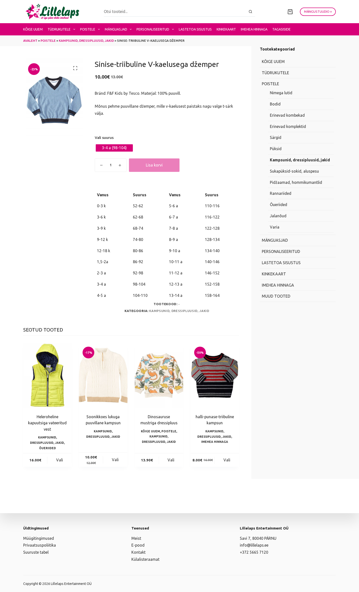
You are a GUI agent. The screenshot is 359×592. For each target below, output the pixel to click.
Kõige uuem (33, 29)
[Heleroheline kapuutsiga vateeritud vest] (47, 375)
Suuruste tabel (36, 552)
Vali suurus (104, 137)
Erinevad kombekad (287, 115)
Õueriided (47, 448)
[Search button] (250, 11)
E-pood (138, 545)
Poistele (87, 29)
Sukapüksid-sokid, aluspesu (294, 171)
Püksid (276, 148)
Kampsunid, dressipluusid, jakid (86, 40)
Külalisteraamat (145, 559)
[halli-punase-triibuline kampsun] (214, 375)
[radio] (114, 148)
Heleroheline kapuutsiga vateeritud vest (47, 423)
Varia (274, 227)
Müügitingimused (38, 538)
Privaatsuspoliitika (39, 545)
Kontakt (138, 552)
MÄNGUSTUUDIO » (318, 11)
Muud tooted (276, 296)
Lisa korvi (154, 165)
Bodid (275, 104)
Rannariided (280, 193)
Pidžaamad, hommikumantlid (296, 182)
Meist (136, 538)
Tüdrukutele (59, 29)
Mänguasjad (116, 29)
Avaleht (30, 40)
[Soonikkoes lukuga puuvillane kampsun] (103, 375)
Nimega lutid (281, 93)
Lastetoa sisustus (195, 29)
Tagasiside (281, 29)
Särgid (275, 137)
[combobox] (175, 11)
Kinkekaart (226, 29)
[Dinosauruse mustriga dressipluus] (159, 375)
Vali (59, 460)
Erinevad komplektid (288, 126)
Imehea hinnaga (254, 29)
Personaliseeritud (153, 29)
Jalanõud (278, 216)
